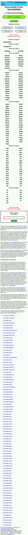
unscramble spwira (7, 480)
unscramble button (7, 441)
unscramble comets (7, 512)
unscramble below (7, 490)
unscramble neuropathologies (10, 357)
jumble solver (12, 285)
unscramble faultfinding (8, 347)
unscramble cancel (7, 438)
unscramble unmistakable (9, 386)
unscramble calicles (7, 394)
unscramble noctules (8, 337)
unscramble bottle (7, 453)
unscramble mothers (8, 342)
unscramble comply (7, 411)
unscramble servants (8, 396)
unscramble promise (8, 465)
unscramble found (7, 451)
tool (16, 254)
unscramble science (7, 448)
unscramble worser (7, 359)
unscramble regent (7, 426)
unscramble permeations (9, 317)
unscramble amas (7, 320)
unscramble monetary (8, 391)
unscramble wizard (7, 421)
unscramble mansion (8, 488)
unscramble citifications (8, 379)
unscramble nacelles (8, 382)
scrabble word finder (18, 228)
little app (2, 248)
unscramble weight (7, 458)
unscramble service (7, 431)
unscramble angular (7, 446)
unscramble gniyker (7, 510)
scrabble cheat (19, 307)
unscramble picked (7, 478)
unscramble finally (7, 492)
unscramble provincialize (9, 369)
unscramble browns (7, 384)
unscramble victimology (8, 364)
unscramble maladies (8, 409)
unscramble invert (7, 515)
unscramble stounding (8, 399)
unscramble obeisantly (8, 401)
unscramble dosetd (7, 497)
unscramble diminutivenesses (10, 330)
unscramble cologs (7, 389)
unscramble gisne (7, 524)
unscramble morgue (7, 507)
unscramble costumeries (8, 315)
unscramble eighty (7, 520)
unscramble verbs (7, 372)
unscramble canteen (8, 517)
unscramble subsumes (8, 345)
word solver (23, 287)
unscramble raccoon (8, 423)
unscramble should (7, 460)
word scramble (18, 272)
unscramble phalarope (8, 406)
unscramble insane (7, 419)
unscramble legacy (7, 416)
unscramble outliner (7, 404)
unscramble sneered (8, 377)
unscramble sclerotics (8, 340)
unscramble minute (7, 495)
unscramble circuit (7, 463)
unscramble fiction (7, 470)
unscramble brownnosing (9, 332)
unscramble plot (6, 354)
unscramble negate (7, 362)
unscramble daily (7, 475)
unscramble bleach (7, 433)
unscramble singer (7, 468)
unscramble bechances (8, 374)
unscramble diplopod (8, 325)
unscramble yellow (7, 500)
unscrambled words (14, 242)
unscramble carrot (7, 505)
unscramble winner (7, 473)
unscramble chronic (7, 485)
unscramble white (7, 443)
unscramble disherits (8, 327)
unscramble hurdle (7, 414)
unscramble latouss (7, 455)
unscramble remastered (8, 322)
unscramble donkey (7, 483)
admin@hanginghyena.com (7, 529)
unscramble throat (7, 522)
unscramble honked (7, 352)
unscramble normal (7, 428)
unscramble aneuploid (8, 367)
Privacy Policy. (11, 534)
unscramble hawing (7, 350)
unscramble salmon (7, 502)
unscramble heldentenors (9, 335)
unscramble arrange (7, 436)
